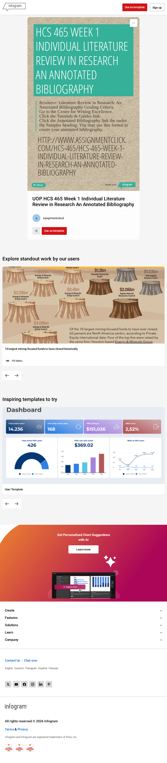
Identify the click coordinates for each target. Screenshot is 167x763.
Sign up (157, 7)
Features (11, 618)
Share (40, 185)
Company (11, 640)
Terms (9, 729)
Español (42, 668)
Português (31, 668)
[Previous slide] (7, 375)
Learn (9, 632)
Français (53, 668)
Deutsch (19, 668)
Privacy (23, 729)
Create (9, 610)
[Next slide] (16, 375)
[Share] (36, 231)
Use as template (135, 7)
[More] (133, 23)
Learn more (83, 549)
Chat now (30, 660)
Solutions (11, 625)
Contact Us (12, 660)
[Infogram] (14, 7)
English (9, 668)
